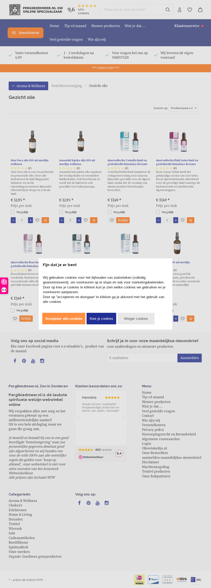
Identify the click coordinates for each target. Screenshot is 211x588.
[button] (63, 318)
